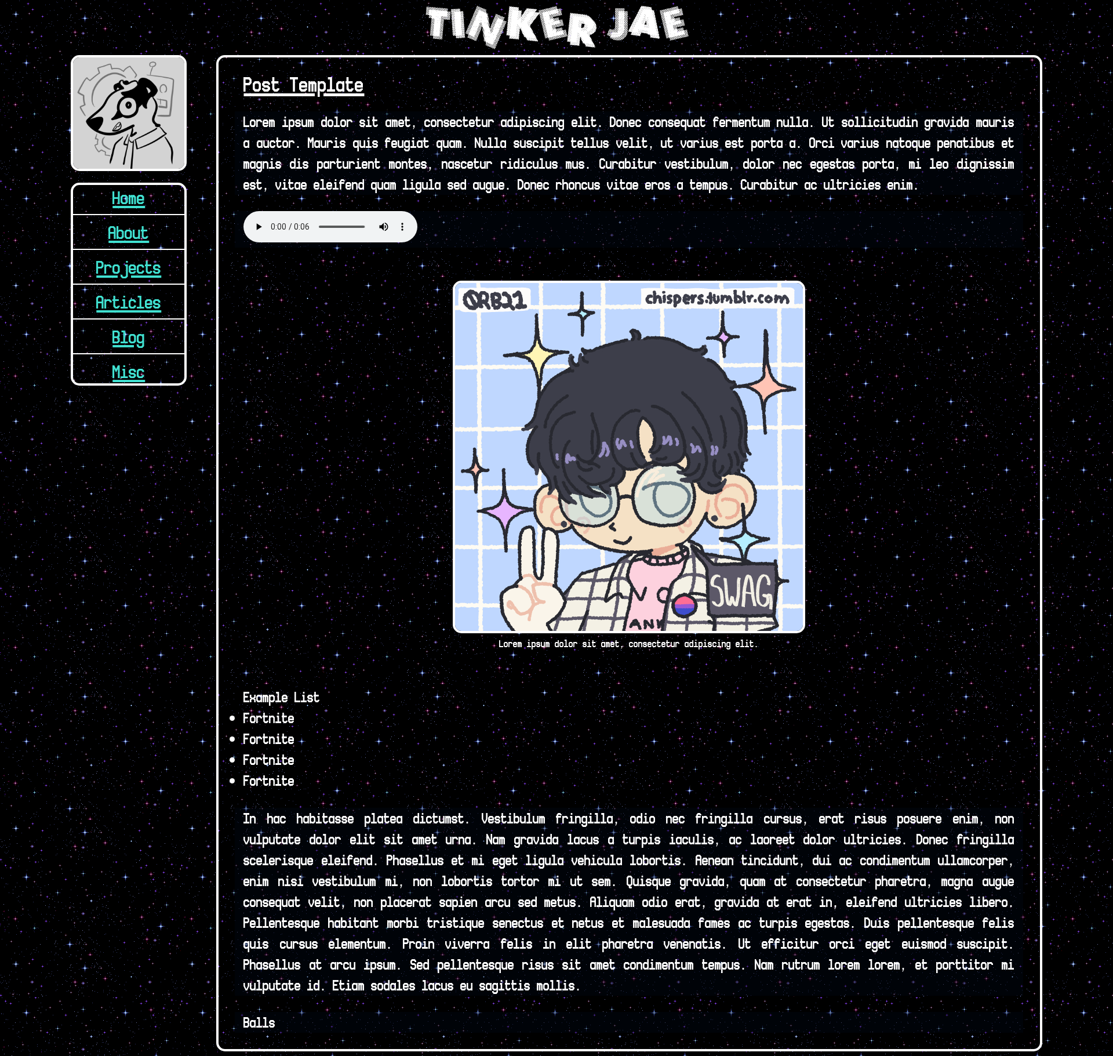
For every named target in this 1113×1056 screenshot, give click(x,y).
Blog (128, 336)
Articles (128, 301)
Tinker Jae (556, 28)
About (128, 232)
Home (128, 197)
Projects (128, 267)
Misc (128, 371)
